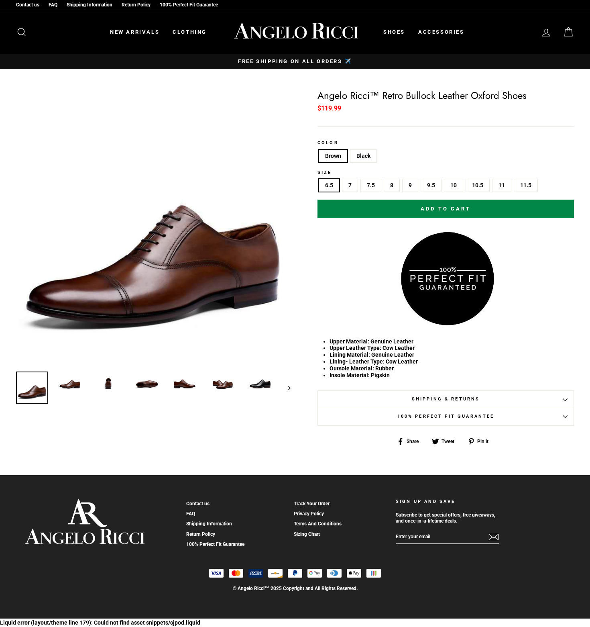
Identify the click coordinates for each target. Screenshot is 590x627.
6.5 (329, 185)
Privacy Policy (309, 514)
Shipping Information (89, 5)
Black (363, 156)
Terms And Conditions (318, 524)
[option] (295, 61)
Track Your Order (312, 504)
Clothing (190, 32)
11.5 (525, 185)
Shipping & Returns (446, 399)
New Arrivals (134, 32)
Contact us (27, 5)
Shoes (394, 32)
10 (453, 185)
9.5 (431, 185)
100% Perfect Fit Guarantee (189, 5)
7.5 (371, 185)
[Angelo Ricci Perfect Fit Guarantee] (445, 323)
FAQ (53, 5)
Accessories (441, 32)
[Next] (286, 388)
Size (324, 172)
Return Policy (136, 5)
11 (501, 185)
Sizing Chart (307, 534)
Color (327, 143)
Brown (333, 156)
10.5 (477, 185)
